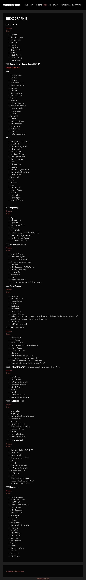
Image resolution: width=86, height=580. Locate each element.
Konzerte (39, 5)
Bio (50, 5)
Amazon (9, 28)
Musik (45, 5)
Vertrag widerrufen (43, 579)
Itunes (8, 31)
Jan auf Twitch (76, 5)
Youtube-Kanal (65, 5)
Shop (31, 5)
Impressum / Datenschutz (15, 571)
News (26, 5)
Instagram (56, 5)
